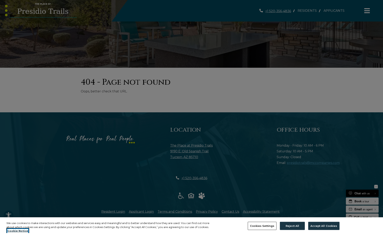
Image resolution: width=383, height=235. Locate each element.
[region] (191, 226)
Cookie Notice (17, 230)
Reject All (292, 225)
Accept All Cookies (323, 225)
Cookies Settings (262, 225)
